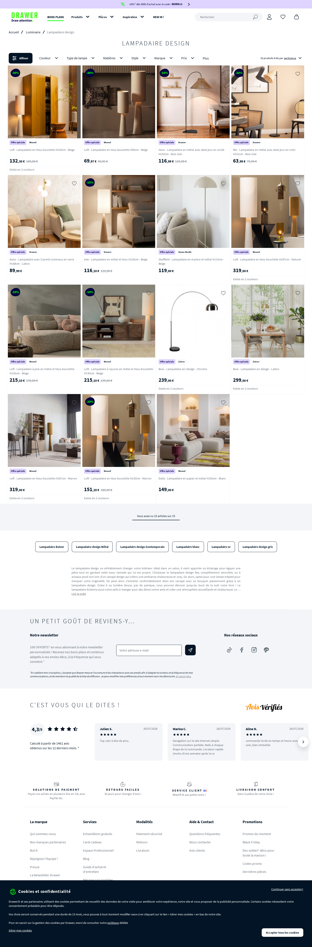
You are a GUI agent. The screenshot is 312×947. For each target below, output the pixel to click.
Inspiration (130, 17)
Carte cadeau (92, 842)
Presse (34, 867)
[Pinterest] (266, 650)
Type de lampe (77, 58)
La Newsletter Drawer (45, 875)
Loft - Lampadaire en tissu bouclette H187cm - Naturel (267, 259)
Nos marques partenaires (48, 842)
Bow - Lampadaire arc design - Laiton (256, 369)
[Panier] (296, 16)
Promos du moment (257, 834)
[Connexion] (269, 17)
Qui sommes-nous (43, 834)
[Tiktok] (229, 650)
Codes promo (252, 863)
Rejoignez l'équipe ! (44, 859)
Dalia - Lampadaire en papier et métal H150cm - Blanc (192, 478)
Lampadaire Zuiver (51, 547)
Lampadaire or (221, 547)
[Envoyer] (190, 650)
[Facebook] (241, 650)
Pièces (102, 17)
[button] (156, 58)
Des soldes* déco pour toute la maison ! (258, 852)
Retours (142, 842)
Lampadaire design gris (258, 547)
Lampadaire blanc (188, 547)
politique (113, 923)
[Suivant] (303, 741)
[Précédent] (103, 741)
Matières (109, 58)
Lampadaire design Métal (92, 547)
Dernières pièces (254, 871)
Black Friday (251, 842)
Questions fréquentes (204, 834)
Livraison (142, 850)
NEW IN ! (158, 17)
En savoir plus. (183, 676)
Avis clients (197, 850)
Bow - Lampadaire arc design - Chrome (183, 369)
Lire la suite (79, 594)
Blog (86, 859)
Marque (159, 58)
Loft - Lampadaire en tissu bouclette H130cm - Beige (42, 150)
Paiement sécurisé (149, 834)
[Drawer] (25, 16)
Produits (77, 17)
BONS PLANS (55, 17)
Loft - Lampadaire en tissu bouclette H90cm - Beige (116, 150)
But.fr (34, 850)
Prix (184, 58)
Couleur (45, 58)
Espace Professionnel (98, 850)
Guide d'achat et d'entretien (94, 869)
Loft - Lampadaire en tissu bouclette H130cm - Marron (118, 478)
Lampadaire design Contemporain (142, 547)
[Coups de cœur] (283, 16)
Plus (206, 58)
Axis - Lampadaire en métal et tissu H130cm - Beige (116, 259)
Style (134, 58)
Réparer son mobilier (98, 880)
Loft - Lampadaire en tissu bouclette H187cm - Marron (43, 478)
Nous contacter (200, 842)
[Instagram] (254, 650)
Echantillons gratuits (97, 834)
